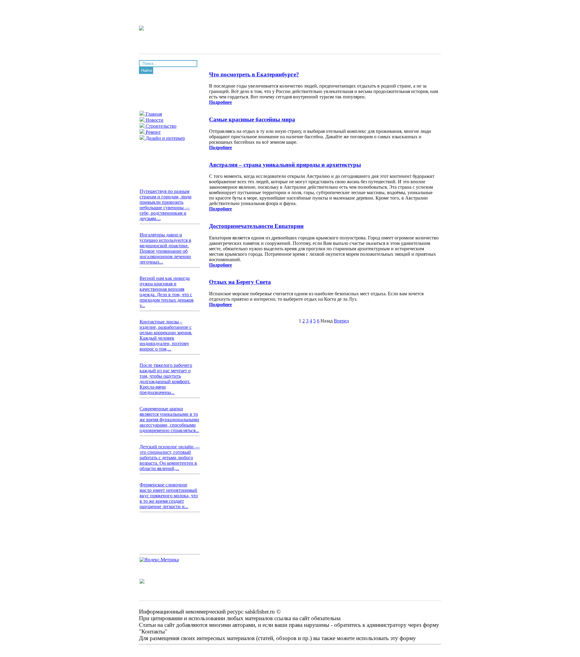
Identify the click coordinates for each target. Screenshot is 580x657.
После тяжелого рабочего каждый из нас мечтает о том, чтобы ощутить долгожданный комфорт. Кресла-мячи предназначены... (166, 379)
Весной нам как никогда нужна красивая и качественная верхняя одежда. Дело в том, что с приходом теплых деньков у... (167, 292)
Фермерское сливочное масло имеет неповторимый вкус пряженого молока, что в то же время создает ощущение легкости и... (169, 495)
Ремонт (152, 132)
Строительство (160, 126)
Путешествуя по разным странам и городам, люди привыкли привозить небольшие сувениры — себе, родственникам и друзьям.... (166, 205)
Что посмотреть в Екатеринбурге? (254, 74)
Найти (146, 70)
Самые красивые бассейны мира (252, 119)
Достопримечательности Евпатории (256, 226)
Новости (153, 120)
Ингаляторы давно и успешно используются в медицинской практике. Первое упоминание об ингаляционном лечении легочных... (165, 248)
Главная (153, 114)
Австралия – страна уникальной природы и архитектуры (285, 165)
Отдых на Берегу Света (240, 282)
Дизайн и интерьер (164, 138)
